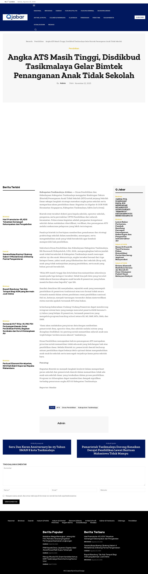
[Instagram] (138, 1)
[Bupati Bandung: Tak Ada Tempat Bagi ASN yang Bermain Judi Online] (19, 273)
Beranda (29, 41)
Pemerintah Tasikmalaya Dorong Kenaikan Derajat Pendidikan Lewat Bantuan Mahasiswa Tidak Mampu (111, 450)
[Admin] (48, 424)
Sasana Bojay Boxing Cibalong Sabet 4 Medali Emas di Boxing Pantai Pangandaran (18, 256)
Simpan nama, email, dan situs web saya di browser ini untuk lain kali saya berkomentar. (41, 496)
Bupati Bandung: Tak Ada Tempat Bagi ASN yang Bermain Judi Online (18, 291)
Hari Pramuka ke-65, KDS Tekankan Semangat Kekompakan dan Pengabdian (17, 221)
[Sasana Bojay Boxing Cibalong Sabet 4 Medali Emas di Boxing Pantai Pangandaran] (19, 238)
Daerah (5, 251)
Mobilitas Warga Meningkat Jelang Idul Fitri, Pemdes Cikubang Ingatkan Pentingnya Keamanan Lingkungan (59, 538)
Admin (63, 83)
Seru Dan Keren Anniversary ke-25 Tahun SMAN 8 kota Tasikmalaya (37, 448)
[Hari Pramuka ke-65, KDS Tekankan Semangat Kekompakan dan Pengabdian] (19, 203)
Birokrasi (6, 216)
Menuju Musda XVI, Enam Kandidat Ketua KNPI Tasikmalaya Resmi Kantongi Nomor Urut (60, 558)
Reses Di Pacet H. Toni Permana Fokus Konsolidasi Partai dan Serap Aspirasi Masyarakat (123, 253)
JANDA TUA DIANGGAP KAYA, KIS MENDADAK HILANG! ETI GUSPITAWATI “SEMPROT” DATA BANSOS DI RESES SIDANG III (124, 207)
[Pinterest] (74, 92)
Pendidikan (39, 41)
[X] (141, 1)
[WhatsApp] (79, 92)
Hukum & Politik (121, 244)
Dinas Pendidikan (69, 408)
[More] (84, 92)
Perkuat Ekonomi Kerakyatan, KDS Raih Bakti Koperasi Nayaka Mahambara (18, 365)
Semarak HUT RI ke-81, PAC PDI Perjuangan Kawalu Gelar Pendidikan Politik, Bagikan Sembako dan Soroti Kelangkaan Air (19, 329)
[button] (35, 29)
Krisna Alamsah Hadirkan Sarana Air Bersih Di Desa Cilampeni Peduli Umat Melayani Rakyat (123, 270)
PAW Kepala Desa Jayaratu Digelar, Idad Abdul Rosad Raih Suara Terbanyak (59, 548)
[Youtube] (143, 1)
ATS (58, 408)
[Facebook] (135, 1)
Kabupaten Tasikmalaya (88, 408)
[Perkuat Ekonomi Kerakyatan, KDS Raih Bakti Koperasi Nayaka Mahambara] (19, 347)
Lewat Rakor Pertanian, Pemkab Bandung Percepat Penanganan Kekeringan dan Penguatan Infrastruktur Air (123, 231)
